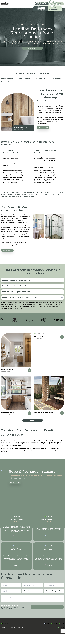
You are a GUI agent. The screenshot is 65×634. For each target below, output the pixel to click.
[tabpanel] (17, 166)
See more (32, 420)
